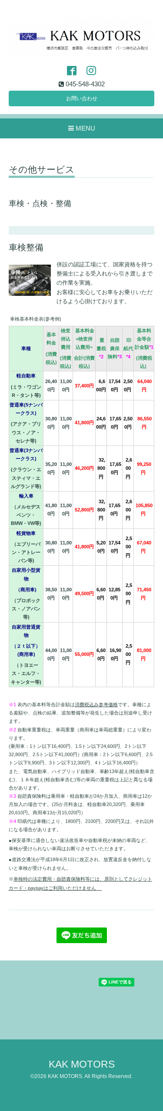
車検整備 (26, 247)
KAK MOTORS (82, 1064)
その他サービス (42, 169)
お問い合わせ (81, 98)
